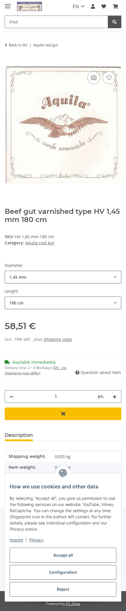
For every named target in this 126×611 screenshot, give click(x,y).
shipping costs (58, 339)
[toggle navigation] (8, 3)
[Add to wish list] (109, 77)
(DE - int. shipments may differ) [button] (36, 370)
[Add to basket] (9, 63)
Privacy (36, 539)
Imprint (16, 539)
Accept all (63, 555)
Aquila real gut (39, 243)
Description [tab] (19, 435)
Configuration (63, 572)
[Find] (114, 22)
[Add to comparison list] (93, 77)
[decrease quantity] (11, 396)
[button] (93, 6)
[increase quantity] (114, 396)
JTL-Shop (73, 603)
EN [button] (76, 6)
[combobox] (63, 277)
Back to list (18, 45)
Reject (63, 589)
